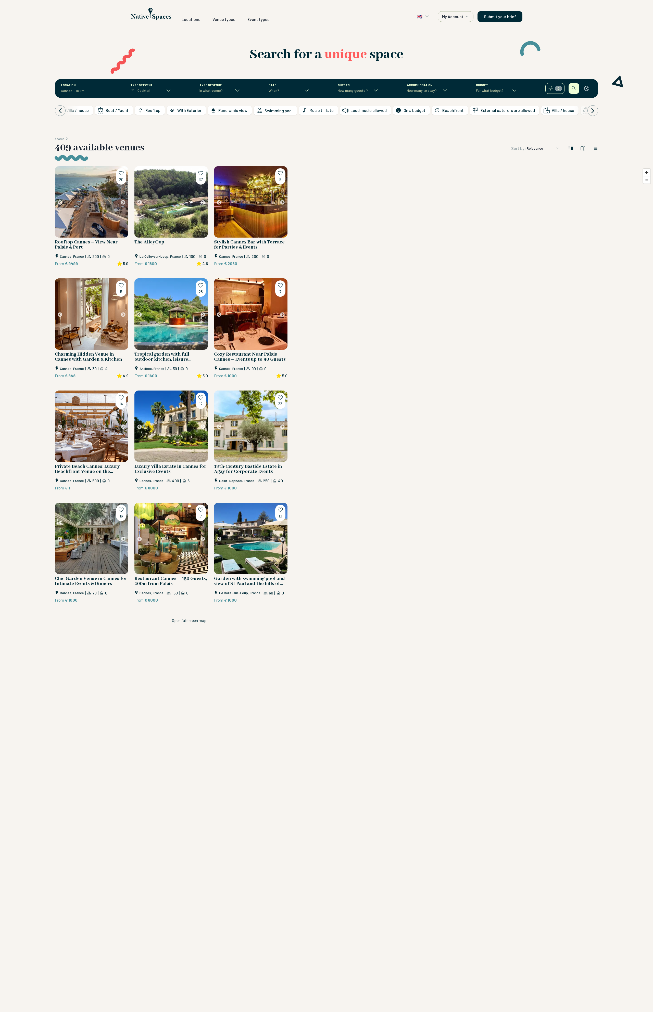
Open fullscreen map (189, 620)
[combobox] (78, 91)
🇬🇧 (419, 16)
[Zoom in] (646, 172)
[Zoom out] (646, 180)
